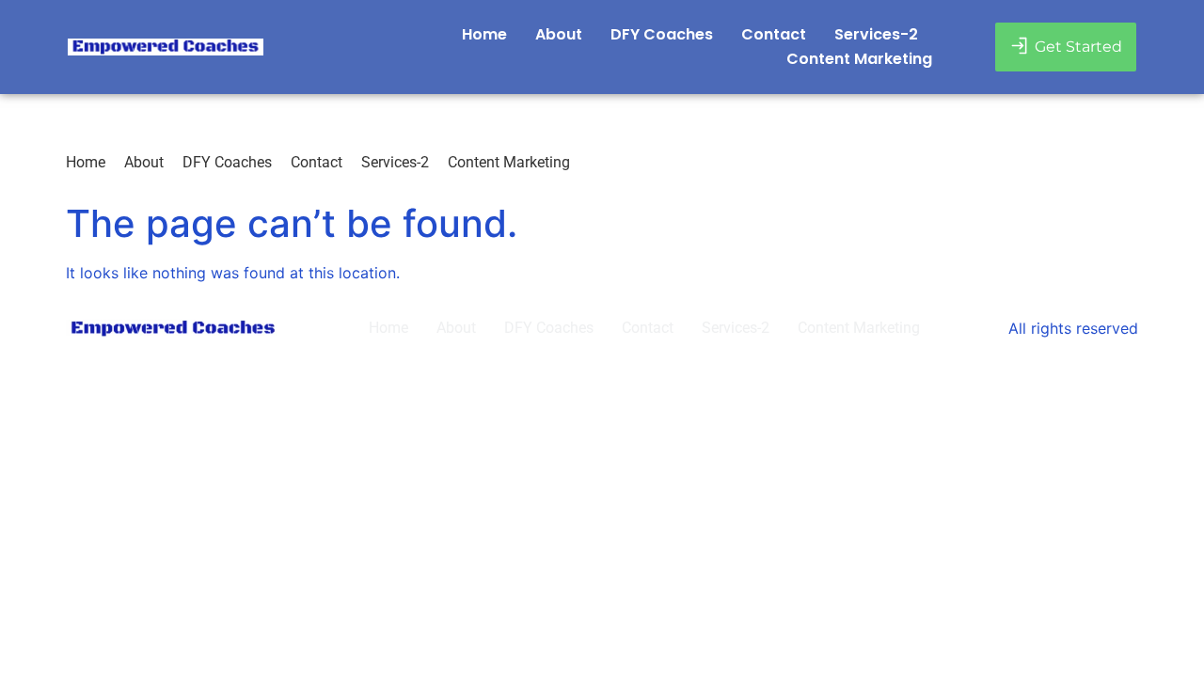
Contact (773, 34)
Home (484, 34)
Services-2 (876, 34)
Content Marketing (859, 59)
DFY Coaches (661, 34)
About (558, 34)
